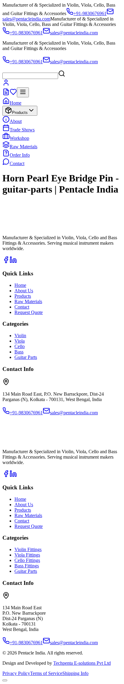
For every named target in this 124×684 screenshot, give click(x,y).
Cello (19, 346)
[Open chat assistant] (4, 680)
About (16, 121)
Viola (19, 341)
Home (15, 102)
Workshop (19, 138)
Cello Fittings (27, 560)
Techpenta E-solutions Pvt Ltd (82, 663)
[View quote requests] (6, 93)
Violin (20, 335)
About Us (23, 290)
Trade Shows (22, 129)
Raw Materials (23, 146)
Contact (17, 163)
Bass (18, 351)
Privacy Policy (16, 673)
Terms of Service (46, 673)
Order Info (20, 155)
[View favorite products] (13, 93)
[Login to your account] (6, 84)
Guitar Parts (25, 357)
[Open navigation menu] (23, 92)
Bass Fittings (26, 565)
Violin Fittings (28, 549)
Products (20, 112)
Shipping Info (75, 673)
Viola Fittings (27, 554)
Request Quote (28, 312)
